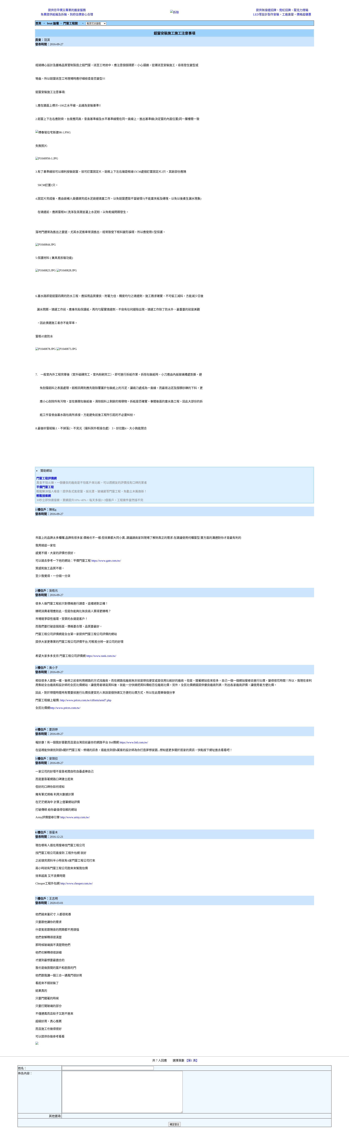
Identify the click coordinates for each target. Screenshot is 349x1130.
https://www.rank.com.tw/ (101, 655)
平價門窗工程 (45, 487)
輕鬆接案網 (43, 495)
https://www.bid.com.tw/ (134, 742)
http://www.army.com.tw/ (75, 817)
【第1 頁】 (192, 1060)
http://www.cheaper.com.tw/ (76, 883)
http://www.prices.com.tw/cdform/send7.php (85, 700)
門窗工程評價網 (46, 478)
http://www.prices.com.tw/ (65, 707)
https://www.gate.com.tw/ (106, 560)
